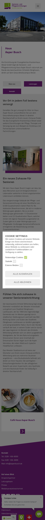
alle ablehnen (22, 282)
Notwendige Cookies (14, 257)
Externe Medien (12, 265)
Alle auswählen (22, 274)
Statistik (8, 261)
